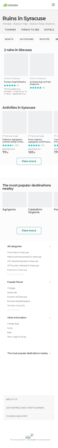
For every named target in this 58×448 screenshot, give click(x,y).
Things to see (30, 29)
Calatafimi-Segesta (35, 211)
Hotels (49, 29)
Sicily (10, 328)
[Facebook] (24, 427)
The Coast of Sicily (16, 336)
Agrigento (9, 209)
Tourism (10, 29)
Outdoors (26, 39)
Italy (9, 332)
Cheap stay (13, 323)
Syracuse (12, 292)
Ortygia (11, 288)
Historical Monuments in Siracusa (24, 256)
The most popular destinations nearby (26, 187)
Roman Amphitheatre (15, 82)
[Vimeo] (32, 427)
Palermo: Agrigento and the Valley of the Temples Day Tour (12, 140)
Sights (9, 39)
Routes (44, 39)
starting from (8, 149)
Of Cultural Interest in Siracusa (22, 261)
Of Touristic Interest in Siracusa (23, 265)
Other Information (16, 317)
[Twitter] (28, 427)
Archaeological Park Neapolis (40, 83)
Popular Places (15, 282)
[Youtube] (36, 427)
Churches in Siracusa (18, 252)
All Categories (14, 246)
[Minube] (10, 5)
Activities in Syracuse (18, 107)
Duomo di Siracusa (17, 296)
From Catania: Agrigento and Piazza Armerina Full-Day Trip (39, 140)
